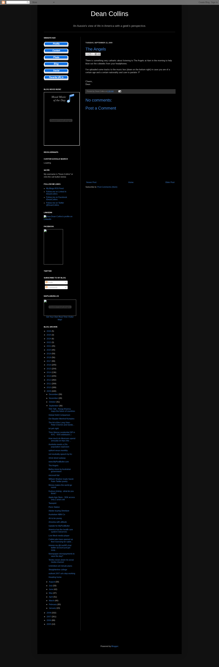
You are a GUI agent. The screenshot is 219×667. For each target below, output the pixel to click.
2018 (49, 357)
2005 (49, 624)
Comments (52, 287)
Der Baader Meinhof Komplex (61, 419)
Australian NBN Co (57, 514)
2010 (49, 387)
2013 (49, 376)
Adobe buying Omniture (59, 511)
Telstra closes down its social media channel (61, 561)
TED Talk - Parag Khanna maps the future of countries (62, 410)
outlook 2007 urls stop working (62, 573)
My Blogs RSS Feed (55, 188)
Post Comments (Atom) (107, 187)
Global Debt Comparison (59, 415)
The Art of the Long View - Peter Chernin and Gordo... (61, 423)
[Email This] (86, 54)
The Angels (53, 465)
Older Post (169, 182)
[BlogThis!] (90, 54)
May (51, 593)
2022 (49, 342)
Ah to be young (55, 518)
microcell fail (54, 475)
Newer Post (91, 182)
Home (131, 182)
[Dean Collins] (53, 264)
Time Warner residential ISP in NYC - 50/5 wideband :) (62, 433)
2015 (49, 369)
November (54, 398)
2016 (49, 365)
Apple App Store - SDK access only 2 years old (62, 498)
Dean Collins (109, 13)
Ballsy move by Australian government (60, 470)
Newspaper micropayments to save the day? (62, 555)
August (52, 582)
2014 (49, 372)
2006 (49, 620)
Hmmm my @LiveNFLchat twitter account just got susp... (60, 547)
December (54, 394)
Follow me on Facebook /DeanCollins (56, 198)
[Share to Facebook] (96, 54)
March (52, 600)
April (51, 597)
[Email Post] (119, 91)
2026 (49, 331)
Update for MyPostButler (59, 526)
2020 (49, 350)
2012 (49, 380)
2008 (49, 613)
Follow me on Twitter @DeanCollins (55, 204)
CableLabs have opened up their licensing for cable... (61, 540)
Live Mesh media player (59, 536)
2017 (49, 361)
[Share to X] (93, 54)
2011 (49, 383)
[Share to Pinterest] (99, 54)
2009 (49, 391)
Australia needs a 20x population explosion (59, 445)
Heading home (55, 577)
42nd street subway (57, 458)
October (52, 402)
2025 (49, 335)
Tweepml (52, 503)
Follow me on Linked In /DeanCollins (56, 193)
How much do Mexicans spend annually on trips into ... (62, 439)
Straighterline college (58, 570)
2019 (49, 354)
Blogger (114, 646)
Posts (50, 282)
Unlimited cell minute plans (60, 566)
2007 (49, 617)
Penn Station (54, 507)
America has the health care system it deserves (61, 530)
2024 (49, 339)
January (52, 608)
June (51, 589)
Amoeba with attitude (58, 522)
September (54, 406)
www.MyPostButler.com (59, 462)
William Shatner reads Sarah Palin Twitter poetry (61, 480)
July (51, 586)
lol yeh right (54, 428)
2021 (49, 346)
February (53, 604)
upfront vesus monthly (58, 450)
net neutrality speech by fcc (60, 454)
